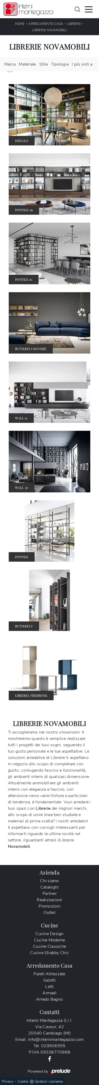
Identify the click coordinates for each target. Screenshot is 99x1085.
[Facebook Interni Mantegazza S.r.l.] (49, 1058)
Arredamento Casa (46, 24)
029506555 (53, 1046)
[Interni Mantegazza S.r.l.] (28, 9)
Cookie (23, 1081)
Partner (49, 893)
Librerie (74, 24)
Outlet (49, 912)
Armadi (49, 993)
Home (20, 24)
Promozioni (49, 906)
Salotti (49, 980)
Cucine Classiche (49, 946)
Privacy (7, 1081)
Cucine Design (49, 934)
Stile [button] (43, 64)
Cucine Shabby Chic (49, 953)
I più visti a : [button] (83, 64)
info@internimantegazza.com (56, 1039)
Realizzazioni (49, 900)
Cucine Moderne (49, 940)
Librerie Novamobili (49, 30)
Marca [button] (10, 64)
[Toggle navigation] (89, 9)
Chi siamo (49, 881)
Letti (49, 987)
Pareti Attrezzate (49, 974)
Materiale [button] (27, 64)
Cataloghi (49, 887)
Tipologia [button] (60, 64)
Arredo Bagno (49, 999)
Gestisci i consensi (49, 1081)
